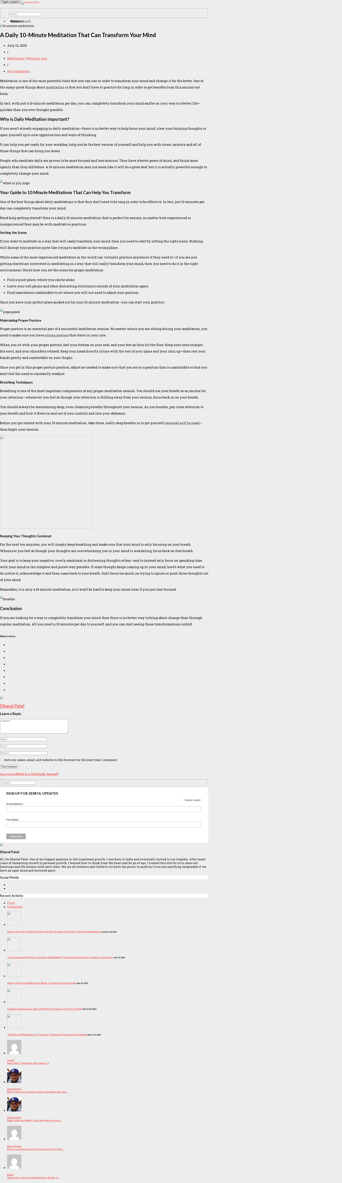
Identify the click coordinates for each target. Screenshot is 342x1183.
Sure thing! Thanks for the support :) (28, 1062)
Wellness (33, 58)
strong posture (57, 335)
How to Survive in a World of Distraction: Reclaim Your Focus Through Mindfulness (54, 931)
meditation (55, 87)
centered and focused (182, 423)
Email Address (15, 804)
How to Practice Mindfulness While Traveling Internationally (41, 983)
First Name (12, 819)
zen (44, 58)
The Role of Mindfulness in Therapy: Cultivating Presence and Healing (47, 1034)
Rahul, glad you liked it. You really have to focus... (34, 1119)
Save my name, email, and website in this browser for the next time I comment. (61, 760)
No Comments (18, 71)
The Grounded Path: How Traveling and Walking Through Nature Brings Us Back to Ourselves (60, 957)
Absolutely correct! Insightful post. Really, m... (33, 1176)
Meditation (16, 58)
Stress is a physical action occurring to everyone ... (35, 1148)
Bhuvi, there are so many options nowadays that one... (37, 1090)
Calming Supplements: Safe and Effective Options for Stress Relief (44, 1008)
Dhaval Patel (12, 705)
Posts (11, 903)
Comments (14, 906)
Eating (14, 21)
